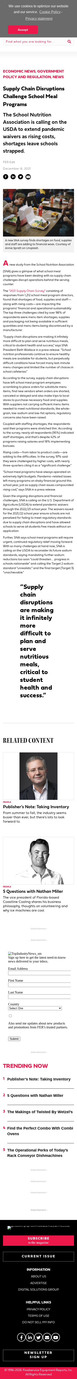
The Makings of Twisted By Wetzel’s (40, 1112)
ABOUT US (38, 1276)
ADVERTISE (38, 1283)
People (7, 802)
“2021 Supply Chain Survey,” (27, 291)
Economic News (19, 72)
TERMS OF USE (38, 1316)
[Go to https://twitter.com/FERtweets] (38, 1337)
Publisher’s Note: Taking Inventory (36, 807)
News (58, 77)
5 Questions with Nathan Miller (33, 892)
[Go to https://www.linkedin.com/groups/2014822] (30, 1337)
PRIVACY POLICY (38, 1309)
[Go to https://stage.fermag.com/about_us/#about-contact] (47, 1337)
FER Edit (9, 162)
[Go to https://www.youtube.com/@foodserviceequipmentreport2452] (55, 1337)
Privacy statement (38, 18)
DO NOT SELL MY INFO (38, 1322)
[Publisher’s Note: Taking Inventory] (38, 776)
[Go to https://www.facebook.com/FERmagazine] (21, 1337)
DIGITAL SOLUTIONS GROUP (38, 1289)
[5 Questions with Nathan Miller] (38, 860)
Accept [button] (23, 29)
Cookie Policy (50, 12)
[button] (38, 1240)
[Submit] (69, 42)
